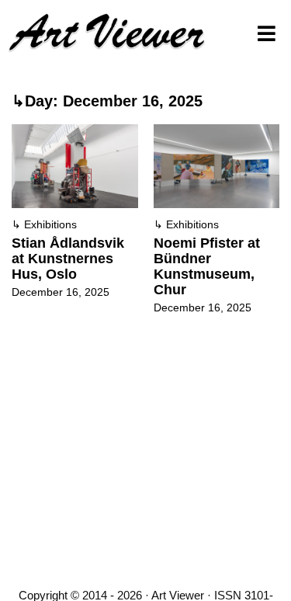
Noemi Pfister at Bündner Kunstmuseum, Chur (207, 266)
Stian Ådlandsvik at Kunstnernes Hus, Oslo (68, 258)
